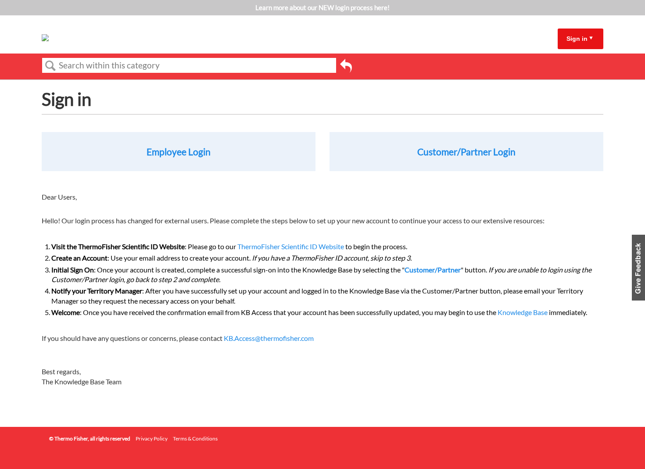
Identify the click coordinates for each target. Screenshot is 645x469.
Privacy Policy (152, 438)
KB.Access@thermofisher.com (269, 338)
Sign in (577, 38)
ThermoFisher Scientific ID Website (290, 246)
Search (50, 65)
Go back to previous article (346, 67)
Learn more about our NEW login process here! (322, 7)
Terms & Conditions (195, 438)
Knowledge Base (523, 312)
